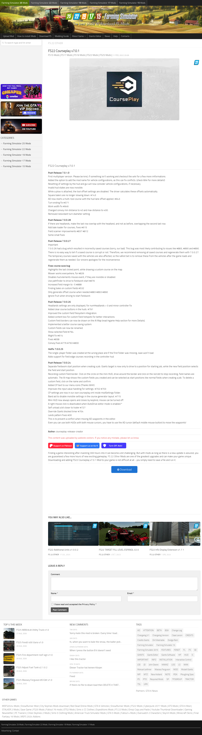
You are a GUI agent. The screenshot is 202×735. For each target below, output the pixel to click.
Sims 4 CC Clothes (85, 709)
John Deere (153, 664)
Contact (15, 730)
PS (138, 679)
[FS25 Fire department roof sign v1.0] (8, 658)
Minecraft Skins (184, 713)
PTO (145, 679)
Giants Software (168, 655)
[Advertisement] (124, 143)
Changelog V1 (143, 635)
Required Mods (156, 679)
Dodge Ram (173, 640)
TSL (139, 684)
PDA (175, 674)
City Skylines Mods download (54, 706)
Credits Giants (143, 640)
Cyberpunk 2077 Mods (155, 706)
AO (138, 630)
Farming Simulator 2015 (147, 650)
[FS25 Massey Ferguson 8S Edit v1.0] (8, 683)
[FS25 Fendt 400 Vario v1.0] (8, 646)
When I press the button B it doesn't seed (90, 650)
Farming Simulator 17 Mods (17, 160)
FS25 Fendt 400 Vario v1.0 (29, 642)
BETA (159, 630)
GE (195, 650)
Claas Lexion (177, 635)
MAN (186, 664)
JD (145, 664)
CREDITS (189, 635)
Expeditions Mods (105, 709)
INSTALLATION (165, 659)
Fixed (72, 676)
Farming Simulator (145, 645)
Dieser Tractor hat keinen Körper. (86, 667)
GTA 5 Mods (113, 713)
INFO (154, 659)
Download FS (45, 36)
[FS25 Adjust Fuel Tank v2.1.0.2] (8, 671)
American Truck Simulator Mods (90, 713)
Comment (55, 574)
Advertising (6, 730)
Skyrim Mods (169, 713)
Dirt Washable (158, 640)
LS (179, 664)
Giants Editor (95, 36)
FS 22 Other (55, 43)
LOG (173, 664)
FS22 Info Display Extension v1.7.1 (167, 549)
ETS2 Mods (69, 709)
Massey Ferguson (162, 669)
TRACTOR (189, 679)
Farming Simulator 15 (166, 645)
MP (138, 674)
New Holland (156, 674)
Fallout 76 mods (54, 709)
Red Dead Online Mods (81, 706)
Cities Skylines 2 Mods (39, 713)
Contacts (125, 36)
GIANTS (140, 655)
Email (130, 593)
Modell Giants (187, 669)
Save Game (26, 709)
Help (115, 36)
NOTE (167, 674)
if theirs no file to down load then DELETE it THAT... (95, 685)
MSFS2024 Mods (10, 706)
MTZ (146, 674)
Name (54, 593)
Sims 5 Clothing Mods (62, 713)
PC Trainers (20, 713)
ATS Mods (173, 706)
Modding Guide (62, 36)
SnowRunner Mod (29, 706)
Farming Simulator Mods (15, 3)
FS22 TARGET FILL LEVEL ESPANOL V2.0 (119, 549)
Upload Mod (8, 36)
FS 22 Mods (121, 709)
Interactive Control (183, 659)
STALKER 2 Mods (10, 709)
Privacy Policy (88, 604)
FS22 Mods (136, 706)
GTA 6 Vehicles (101, 706)
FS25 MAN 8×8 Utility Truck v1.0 (32, 629)
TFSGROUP (177, 679)
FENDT (177, 650)
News (107, 36)
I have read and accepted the (75, 604)
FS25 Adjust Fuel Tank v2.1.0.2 (31, 667)
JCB (138, 664)
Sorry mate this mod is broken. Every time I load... (94, 633)
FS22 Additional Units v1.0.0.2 (63, 549)
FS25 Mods (38, 709)
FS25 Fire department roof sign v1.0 (34, 655)
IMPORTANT (142, 659)
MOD (175, 669)
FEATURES (166, 650)
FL (184, 650)
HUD (186, 655)
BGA (167, 630)
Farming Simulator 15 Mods (17, 166)
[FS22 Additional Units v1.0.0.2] (73, 534)
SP (168, 679)
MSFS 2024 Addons (30, 716)
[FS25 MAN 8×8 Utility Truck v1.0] (8, 633)
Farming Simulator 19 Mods (17, 154)
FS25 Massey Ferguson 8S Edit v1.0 (34, 680)
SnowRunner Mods (120, 706)
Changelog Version (161, 635)
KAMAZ (165, 664)
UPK (146, 684)
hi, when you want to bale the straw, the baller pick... (96, 641)
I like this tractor (78, 659)
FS (190, 650)
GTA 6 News (152, 690)
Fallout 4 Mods (128, 713)
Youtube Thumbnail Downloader (167, 709)
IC (192, 655)
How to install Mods (26, 36)
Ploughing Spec (187, 674)
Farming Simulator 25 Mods (12, 724)
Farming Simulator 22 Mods (17, 149)
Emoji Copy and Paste (139, 709)
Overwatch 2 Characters (149, 713)
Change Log (177, 630)
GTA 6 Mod (185, 706)
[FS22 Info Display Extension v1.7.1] (175, 534)
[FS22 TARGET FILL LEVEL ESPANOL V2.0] (124, 534)
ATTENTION (148, 630)
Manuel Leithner (144, 669)
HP (179, 655)
